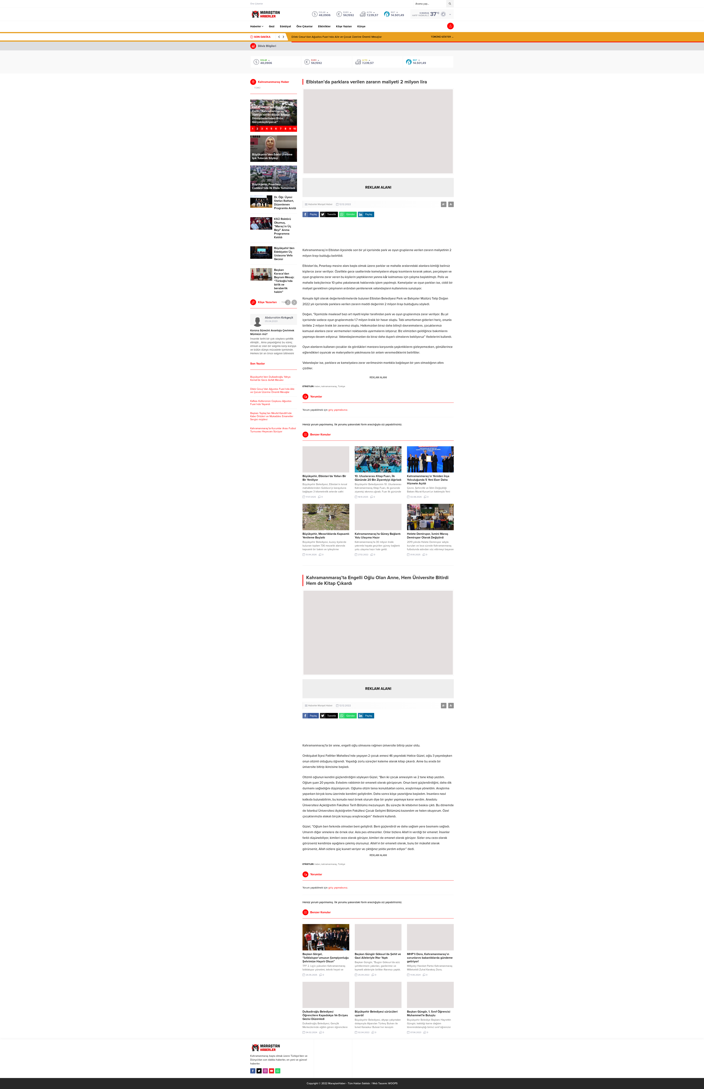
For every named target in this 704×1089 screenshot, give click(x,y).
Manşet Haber (325, 204)
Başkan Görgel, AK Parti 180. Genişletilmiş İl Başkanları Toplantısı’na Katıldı (271, 118)
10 (294, 128)
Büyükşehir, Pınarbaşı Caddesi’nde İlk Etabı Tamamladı (273, 186)
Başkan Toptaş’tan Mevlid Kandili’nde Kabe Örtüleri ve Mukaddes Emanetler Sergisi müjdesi (271, 416)
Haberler (312, 204)
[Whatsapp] (277, 1070)
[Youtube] (271, 1070)
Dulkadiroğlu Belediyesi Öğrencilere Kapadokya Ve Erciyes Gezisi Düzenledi (325, 1015)
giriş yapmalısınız (337, 409)
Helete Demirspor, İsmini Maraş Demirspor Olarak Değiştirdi (427, 535)
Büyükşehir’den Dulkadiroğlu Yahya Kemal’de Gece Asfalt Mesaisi (270, 378)
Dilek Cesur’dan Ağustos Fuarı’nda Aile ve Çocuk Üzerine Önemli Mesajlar (272, 390)
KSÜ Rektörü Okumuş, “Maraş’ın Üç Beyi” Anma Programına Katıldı (282, 228)
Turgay (272, 317)
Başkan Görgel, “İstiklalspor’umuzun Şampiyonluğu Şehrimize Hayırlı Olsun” (325, 957)
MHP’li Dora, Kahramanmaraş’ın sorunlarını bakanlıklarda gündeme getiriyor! (430, 957)
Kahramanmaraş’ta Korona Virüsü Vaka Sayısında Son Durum (271, 332)
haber (317, 386)
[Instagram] (265, 1070)
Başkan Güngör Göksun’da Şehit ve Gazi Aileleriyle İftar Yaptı (378, 956)
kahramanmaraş (329, 386)
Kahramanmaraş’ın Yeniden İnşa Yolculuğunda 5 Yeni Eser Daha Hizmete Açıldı (428, 479)
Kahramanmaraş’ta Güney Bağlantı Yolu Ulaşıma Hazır (378, 535)
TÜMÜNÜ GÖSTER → (442, 36)
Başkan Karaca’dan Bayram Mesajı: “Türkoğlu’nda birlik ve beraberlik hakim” (284, 281)
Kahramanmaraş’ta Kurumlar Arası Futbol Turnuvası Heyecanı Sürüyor (273, 430)
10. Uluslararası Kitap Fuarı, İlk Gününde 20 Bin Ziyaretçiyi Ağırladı (378, 478)
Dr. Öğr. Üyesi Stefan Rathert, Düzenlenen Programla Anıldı (285, 202)
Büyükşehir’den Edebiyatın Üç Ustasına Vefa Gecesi (284, 253)
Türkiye (341, 386)
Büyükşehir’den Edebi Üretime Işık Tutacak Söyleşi (272, 156)
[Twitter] (259, 1070)
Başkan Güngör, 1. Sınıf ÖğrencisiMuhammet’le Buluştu (428, 1013)
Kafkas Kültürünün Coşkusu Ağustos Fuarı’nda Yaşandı (325, 36)
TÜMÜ (257, 88)
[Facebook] (252, 1070)
